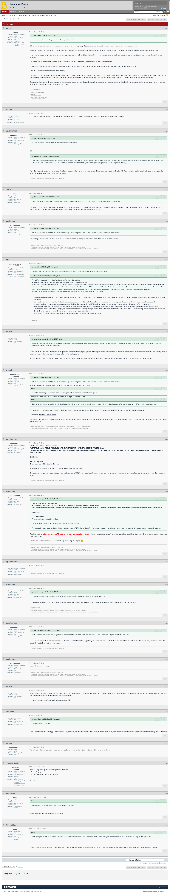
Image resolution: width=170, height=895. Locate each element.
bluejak (9, 28)
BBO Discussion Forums (9, 15)
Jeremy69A (11, 793)
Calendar (21, 11)
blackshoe (10, 221)
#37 (166, 743)
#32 (166, 584)
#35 (166, 686)
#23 (166, 131)
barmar (9, 332)
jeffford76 (10, 712)
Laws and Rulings (51, 15)
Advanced (168, 12)
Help (164, 8)
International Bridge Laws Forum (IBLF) (31, 15)
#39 (166, 793)
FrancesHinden (12, 763)
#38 (166, 763)
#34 (166, 659)
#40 (166, 825)
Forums (4, 11)
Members (13, 11)
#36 (166, 711)
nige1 (8, 260)
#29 (166, 439)
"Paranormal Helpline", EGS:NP (79, 428)
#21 (166, 28)
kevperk (9, 189)
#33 (166, 623)
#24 (166, 189)
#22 (166, 109)
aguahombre (11, 131)
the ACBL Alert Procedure (47, 415)
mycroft (9, 370)
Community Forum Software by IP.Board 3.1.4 (154, 891)
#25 (166, 221)
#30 (166, 491)
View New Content (159, 15)
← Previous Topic (142, 863)
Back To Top (6, 891)
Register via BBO (142, 8)
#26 (166, 259)
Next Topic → (163, 863)
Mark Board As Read (36, 891)
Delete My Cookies (24, 891)
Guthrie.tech (34, 320)
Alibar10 (9, 110)
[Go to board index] (16, 5)
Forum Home (14, 891)
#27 (166, 331)
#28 (166, 370)
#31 (166, 562)
